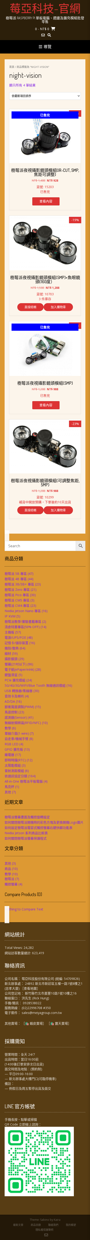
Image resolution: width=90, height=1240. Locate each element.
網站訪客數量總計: (18, 953)
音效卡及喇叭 (14, 696)
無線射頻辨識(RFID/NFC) (23, 723)
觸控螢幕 (11, 884)
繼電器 (9, 754)
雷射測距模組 (14, 770)
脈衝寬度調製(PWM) (19, 707)
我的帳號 (71, 1225)
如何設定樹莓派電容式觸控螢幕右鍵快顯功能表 (38, 827)
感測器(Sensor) (16, 717)
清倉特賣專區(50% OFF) (22, 627)
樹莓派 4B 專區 (16, 579)
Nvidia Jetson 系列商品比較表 (26, 833)
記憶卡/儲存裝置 (16, 643)
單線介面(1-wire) (17, 733)
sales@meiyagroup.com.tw (42, 1012)
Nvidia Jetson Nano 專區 (23, 611)
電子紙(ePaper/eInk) (19, 669)
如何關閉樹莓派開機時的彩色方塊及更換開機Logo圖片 (44, 822)
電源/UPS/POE (15, 637)
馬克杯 (9, 786)
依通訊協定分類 (16, 776)
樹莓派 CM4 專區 (17, 605)
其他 (8, 792)
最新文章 (18, 1225)
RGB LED (11, 744)
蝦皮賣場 (36, 1023)
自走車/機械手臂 (16, 738)
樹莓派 (9, 879)
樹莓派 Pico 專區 (17, 595)
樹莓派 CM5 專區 (17, 600)
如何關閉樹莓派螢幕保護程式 (26, 838)
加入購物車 (58, 307)
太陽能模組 (13, 765)
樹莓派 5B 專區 (16, 573)
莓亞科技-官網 (45, 8)
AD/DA (10, 701)
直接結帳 (30, 307)
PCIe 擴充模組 (15, 680)
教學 (8, 728)
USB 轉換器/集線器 (19, 691)
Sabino (44, 1220)
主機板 (9, 632)
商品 (8, 868)
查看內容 (45, 201)
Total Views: (14, 947)
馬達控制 (11, 712)
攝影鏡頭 (11, 659)
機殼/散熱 (12, 648)
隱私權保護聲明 (44, 1229)
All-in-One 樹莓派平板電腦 (24, 781)
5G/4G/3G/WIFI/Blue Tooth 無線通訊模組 (35, 685)
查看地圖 (30, 988)
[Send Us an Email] (43, 35)
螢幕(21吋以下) (16, 664)
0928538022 (32, 1003)
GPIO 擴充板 (14, 749)
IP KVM (10, 616)
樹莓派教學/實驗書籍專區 (23, 621)
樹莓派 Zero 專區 (17, 589)
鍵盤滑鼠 (11, 675)
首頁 (11, 67)
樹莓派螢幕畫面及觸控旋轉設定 (27, 817)
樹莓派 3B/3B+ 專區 (19, 584)
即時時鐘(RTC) (15, 760)
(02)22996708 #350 (36, 1008)
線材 (8, 653)
